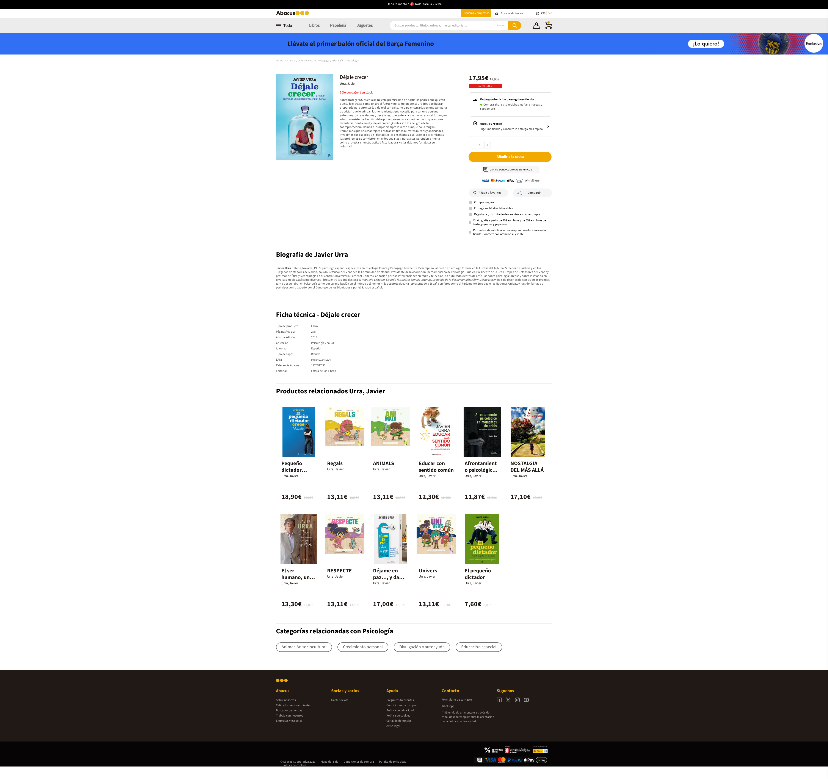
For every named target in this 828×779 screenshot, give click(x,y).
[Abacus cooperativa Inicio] (293, 15)
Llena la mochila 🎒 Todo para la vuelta (414, 4)
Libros (314, 25)
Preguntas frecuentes (400, 700)
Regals (335, 463)
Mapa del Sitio (330, 762)
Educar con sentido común (436, 467)
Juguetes (365, 25)
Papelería (338, 25)
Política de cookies (398, 716)
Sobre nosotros (286, 700)
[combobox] (436, 25)
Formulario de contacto (457, 700)
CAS (550, 13)
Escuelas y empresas (476, 13)
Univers (428, 571)
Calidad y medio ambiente (293, 705)
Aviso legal (393, 726)
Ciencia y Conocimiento (300, 60)
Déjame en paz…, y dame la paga (389, 577)
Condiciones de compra (401, 705)
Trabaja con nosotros (289, 716)
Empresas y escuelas (289, 721)
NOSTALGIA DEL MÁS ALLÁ (527, 467)
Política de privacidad (400, 710)
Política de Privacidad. (462, 721)
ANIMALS (383, 463)
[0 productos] (548, 28)
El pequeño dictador (478, 574)
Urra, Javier (348, 83)
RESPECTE (339, 571)
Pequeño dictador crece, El (291, 470)
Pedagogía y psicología (330, 60)
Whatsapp (448, 706)
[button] (536, 26)
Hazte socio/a (339, 700)
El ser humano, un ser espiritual (297, 577)
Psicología (353, 60)
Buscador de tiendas (289, 710)
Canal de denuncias (398, 721)
